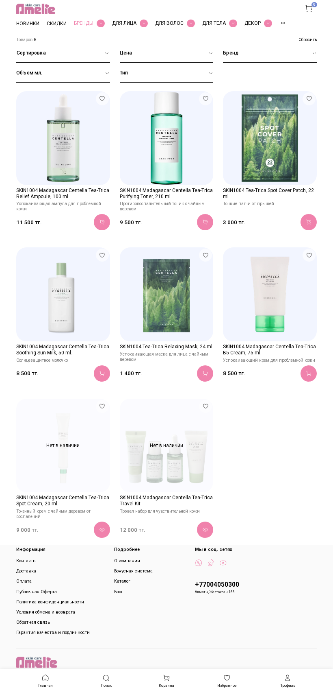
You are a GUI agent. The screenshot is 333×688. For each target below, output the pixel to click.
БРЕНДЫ (83, 23)
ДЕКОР (252, 23)
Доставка (26, 571)
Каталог (122, 581)
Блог (118, 591)
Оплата (24, 581)
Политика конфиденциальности (50, 602)
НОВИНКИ (27, 23)
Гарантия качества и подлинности (53, 632)
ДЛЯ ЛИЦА (124, 23)
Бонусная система (133, 571)
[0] (309, 8)
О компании (127, 561)
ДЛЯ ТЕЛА (214, 23)
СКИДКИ (57, 23)
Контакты (26, 561)
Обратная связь (33, 622)
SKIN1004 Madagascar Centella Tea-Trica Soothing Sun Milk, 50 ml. (62, 350)
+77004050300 (217, 584)
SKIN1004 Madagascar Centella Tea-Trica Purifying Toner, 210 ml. (166, 193)
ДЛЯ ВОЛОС (169, 23)
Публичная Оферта (36, 591)
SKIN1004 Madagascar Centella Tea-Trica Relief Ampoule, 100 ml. (62, 193)
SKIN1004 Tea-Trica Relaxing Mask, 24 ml (166, 346)
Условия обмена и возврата (45, 612)
